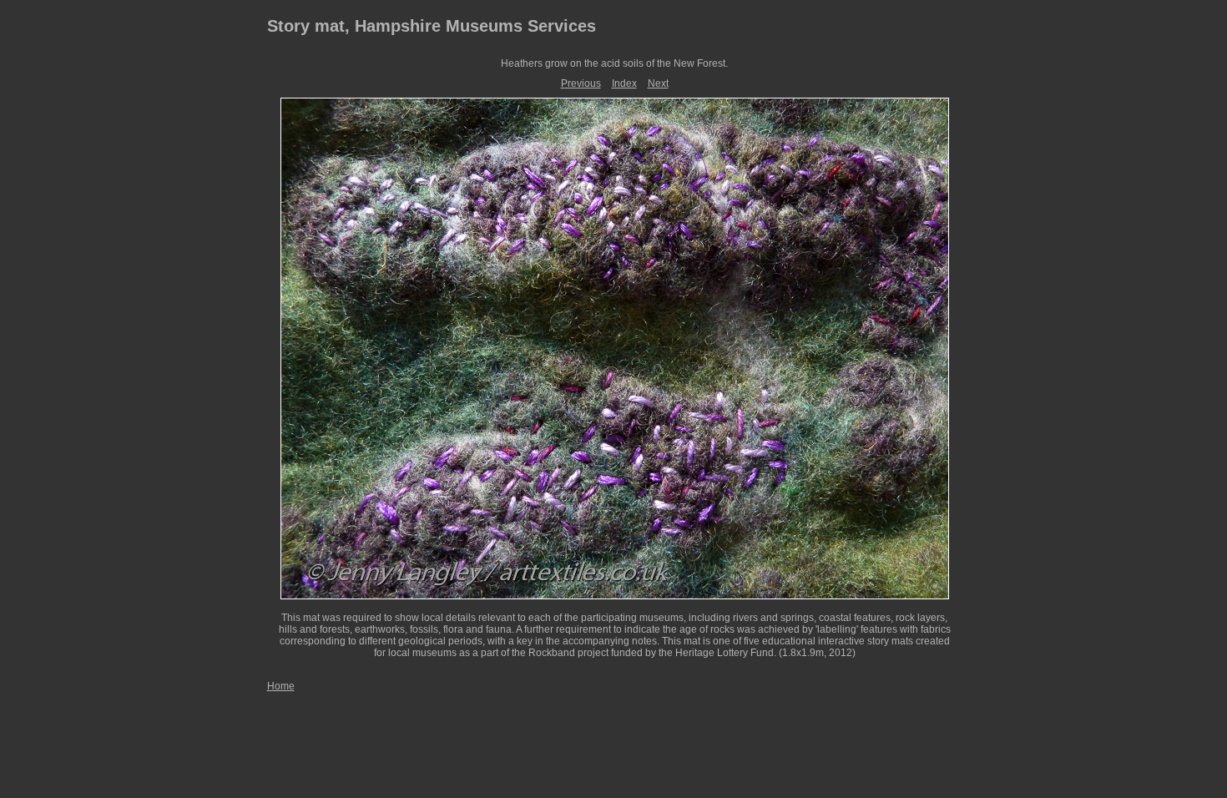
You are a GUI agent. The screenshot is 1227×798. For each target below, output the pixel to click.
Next (658, 83)
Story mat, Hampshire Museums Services (431, 26)
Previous (581, 83)
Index (624, 83)
